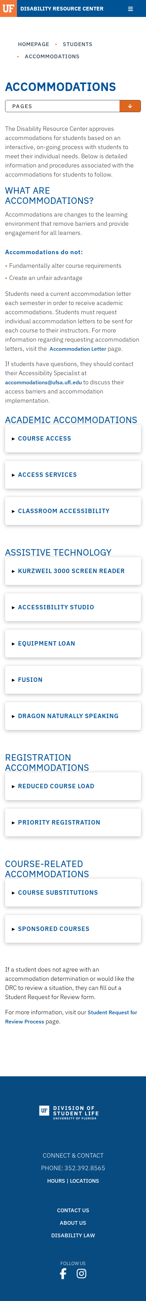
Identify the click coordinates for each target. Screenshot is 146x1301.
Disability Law (73, 1235)
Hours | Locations (73, 1180)
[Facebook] (63, 1273)
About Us (73, 1222)
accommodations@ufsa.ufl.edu (43, 382)
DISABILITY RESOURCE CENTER (62, 8)
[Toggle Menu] (130, 9)
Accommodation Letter (78, 348)
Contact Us (73, 1210)
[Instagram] (81, 1273)
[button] (73, 438)
